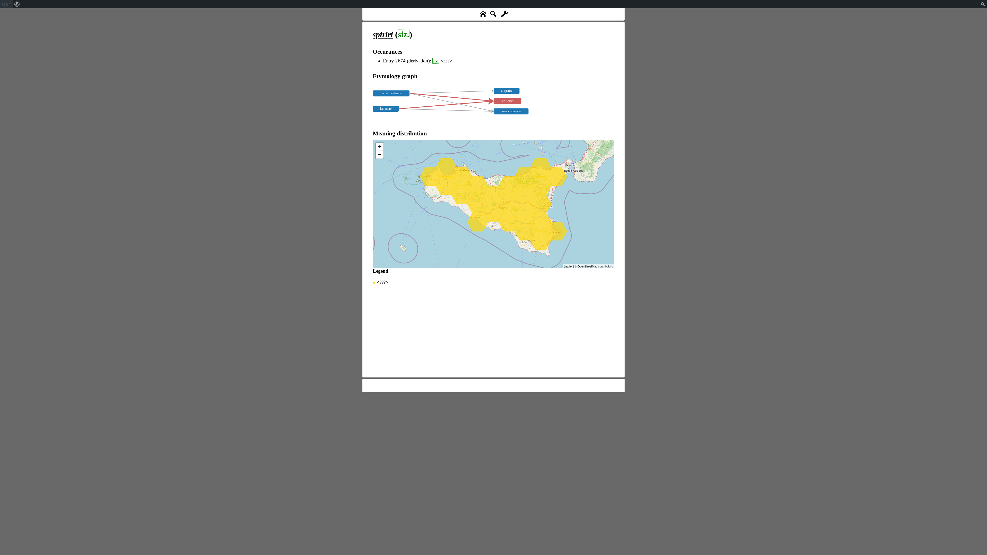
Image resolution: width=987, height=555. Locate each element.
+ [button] (379, 146)
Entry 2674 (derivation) (406, 60)
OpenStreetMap (587, 266)
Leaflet (568, 266)
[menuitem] (17, 4)
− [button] (379, 154)
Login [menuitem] (6, 4)
